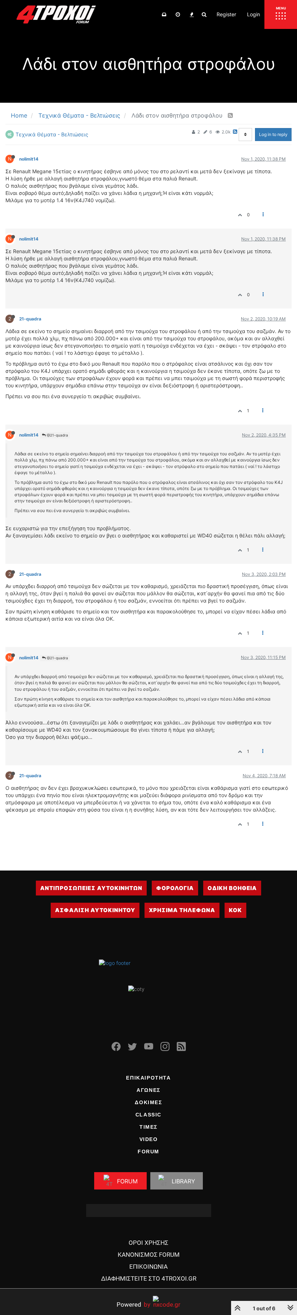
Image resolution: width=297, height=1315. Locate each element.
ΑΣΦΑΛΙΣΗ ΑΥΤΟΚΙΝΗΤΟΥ (95, 910)
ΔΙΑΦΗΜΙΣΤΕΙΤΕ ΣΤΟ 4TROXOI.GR (148, 1278)
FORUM (148, 1151)
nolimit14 (28, 159)
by (133, 1304)
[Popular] (191, 14)
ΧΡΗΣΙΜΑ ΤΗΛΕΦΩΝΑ (182, 910)
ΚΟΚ (235, 910)
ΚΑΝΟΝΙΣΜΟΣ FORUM (149, 1254)
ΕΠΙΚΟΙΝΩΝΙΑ (148, 1266)
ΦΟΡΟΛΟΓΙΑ (175, 888)
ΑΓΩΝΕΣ (148, 1090)
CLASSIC (148, 1115)
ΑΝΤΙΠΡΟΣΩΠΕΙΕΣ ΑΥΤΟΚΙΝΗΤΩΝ (91, 888)
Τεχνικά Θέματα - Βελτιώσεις (52, 134)
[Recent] (178, 14)
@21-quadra (57, 435)
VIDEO (148, 1139)
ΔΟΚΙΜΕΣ (148, 1102)
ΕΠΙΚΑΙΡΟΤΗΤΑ (148, 1078)
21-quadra (30, 319)
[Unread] (164, 14)
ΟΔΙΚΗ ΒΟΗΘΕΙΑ (232, 888)
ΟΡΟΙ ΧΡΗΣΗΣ (148, 1242)
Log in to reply (273, 134)
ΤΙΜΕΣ (148, 1127)
